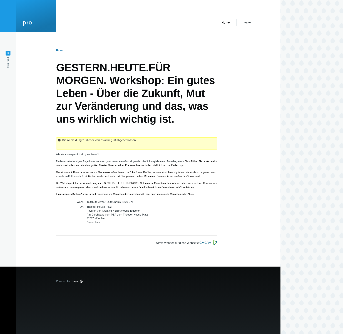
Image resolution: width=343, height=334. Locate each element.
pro (27, 22)
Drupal (75, 281)
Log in (247, 22)
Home (59, 50)
